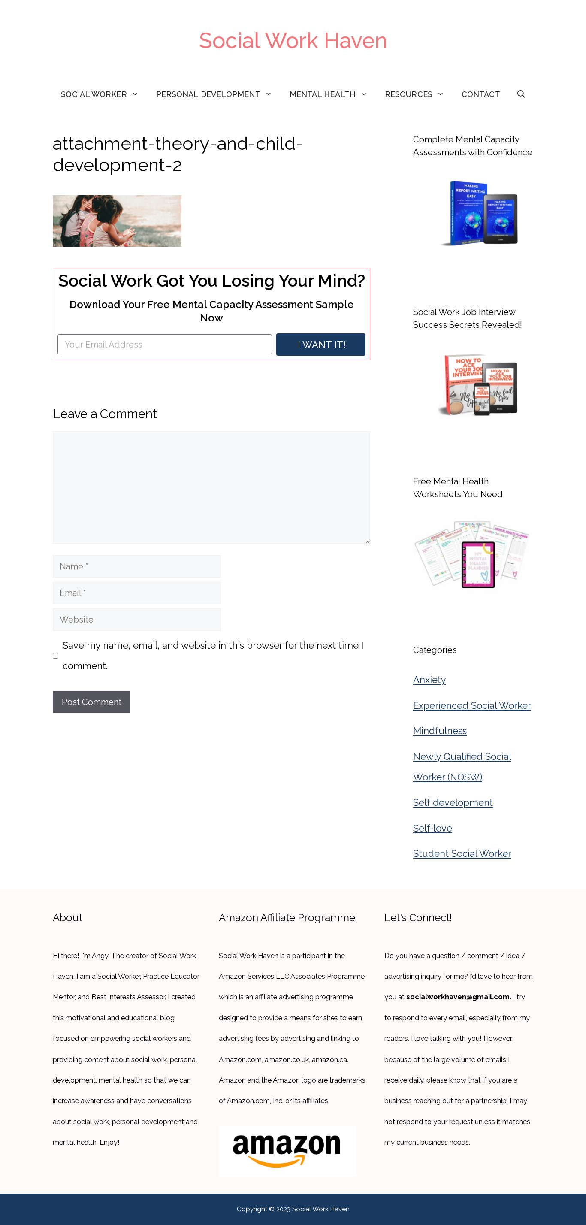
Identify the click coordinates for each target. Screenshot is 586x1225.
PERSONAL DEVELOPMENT (208, 94)
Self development (453, 802)
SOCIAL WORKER (94, 94)
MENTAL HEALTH (323, 94)
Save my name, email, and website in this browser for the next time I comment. (213, 655)
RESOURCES (408, 94)
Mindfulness (440, 730)
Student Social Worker (462, 853)
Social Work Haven (293, 40)
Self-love (432, 828)
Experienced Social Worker (472, 705)
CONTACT (481, 94)
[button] (521, 94)
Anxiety (429, 679)
